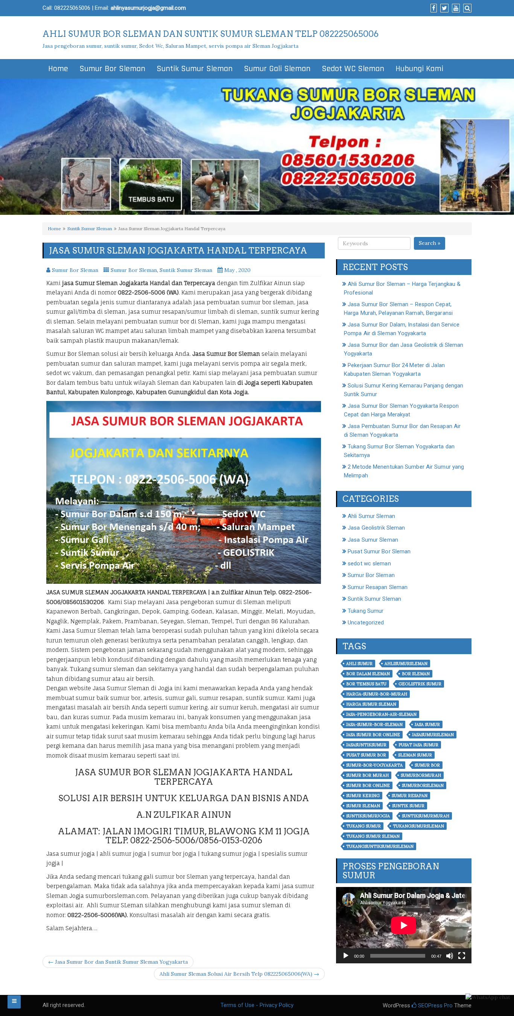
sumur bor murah (367, 775)
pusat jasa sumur (418, 744)
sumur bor (427, 765)
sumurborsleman (423, 785)
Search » (429, 243)
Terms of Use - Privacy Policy (257, 1005)
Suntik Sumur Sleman (195, 69)
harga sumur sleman (371, 704)
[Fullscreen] (461, 956)
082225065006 (72, 8)
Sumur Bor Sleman (112, 69)
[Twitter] (443, 8)
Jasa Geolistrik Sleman (376, 527)
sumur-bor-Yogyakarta (374, 765)
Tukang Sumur (365, 610)
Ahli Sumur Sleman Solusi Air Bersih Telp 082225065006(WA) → (239, 973)
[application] (403, 925)
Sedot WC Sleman (353, 69)
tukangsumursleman (418, 826)
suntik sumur (408, 805)
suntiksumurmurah (425, 816)
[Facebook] (433, 8)
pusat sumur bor (366, 755)
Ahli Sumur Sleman (371, 516)
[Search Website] (466, 8)
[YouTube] (455, 8)
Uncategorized (366, 622)
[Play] (346, 956)
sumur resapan (409, 795)
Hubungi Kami (419, 69)
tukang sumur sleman (373, 836)
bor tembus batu (366, 683)
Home (58, 69)
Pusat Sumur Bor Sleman (379, 551)
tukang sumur (363, 826)
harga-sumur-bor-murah (376, 694)
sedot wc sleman (369, 563)
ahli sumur (359, 663)
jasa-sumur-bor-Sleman (374, 724)
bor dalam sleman (368, 673)
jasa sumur (427, 724)
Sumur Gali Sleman (277, 69)
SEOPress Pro (435, 1005)
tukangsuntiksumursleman (380, 846)
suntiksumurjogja (368, 816)
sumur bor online (368, 785)
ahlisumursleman (406, 663)
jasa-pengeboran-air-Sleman (381, 714)
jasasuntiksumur (366, 744)
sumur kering (363, 795)
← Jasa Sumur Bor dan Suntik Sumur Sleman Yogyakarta (118, 961)
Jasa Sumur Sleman (373, 539)
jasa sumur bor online (373, 734)
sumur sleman (363, 805)
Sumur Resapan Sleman (378, 587)
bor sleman (416, 673)
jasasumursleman (433, 734)
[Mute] (449, 956)
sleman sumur (415, 755)
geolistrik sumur (419, 683)
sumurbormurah (421, 775)
